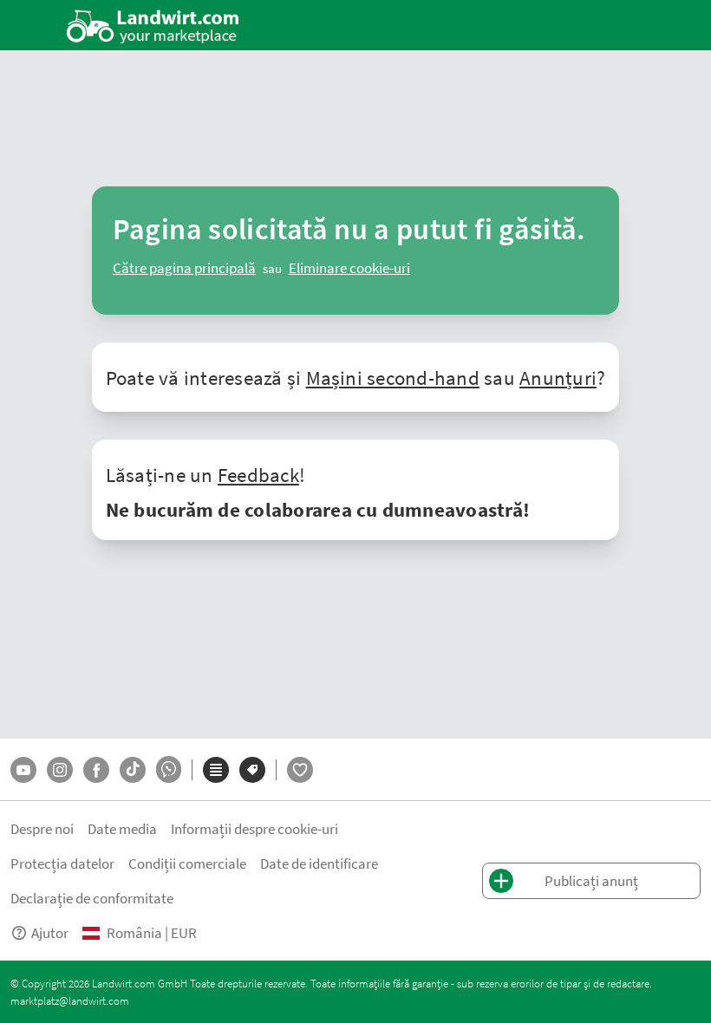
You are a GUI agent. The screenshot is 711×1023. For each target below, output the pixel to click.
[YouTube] (23, 770)
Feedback (258, 474)
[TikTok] (133, 770)
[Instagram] (60, 770)
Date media (122, 828)
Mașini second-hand (392, 377)
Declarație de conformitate (91, 898)
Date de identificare (319, 863)
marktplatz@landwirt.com (69, 1000)
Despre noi (42, 828)
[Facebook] (96, 770)
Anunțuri (558, 377)
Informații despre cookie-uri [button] (254, 828)
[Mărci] (252, 770)
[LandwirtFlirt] (300, 770)
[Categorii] (216, 770)
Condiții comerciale (187, 863)
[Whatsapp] (168, 769)
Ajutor (49, 932)
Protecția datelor (62, 863)
